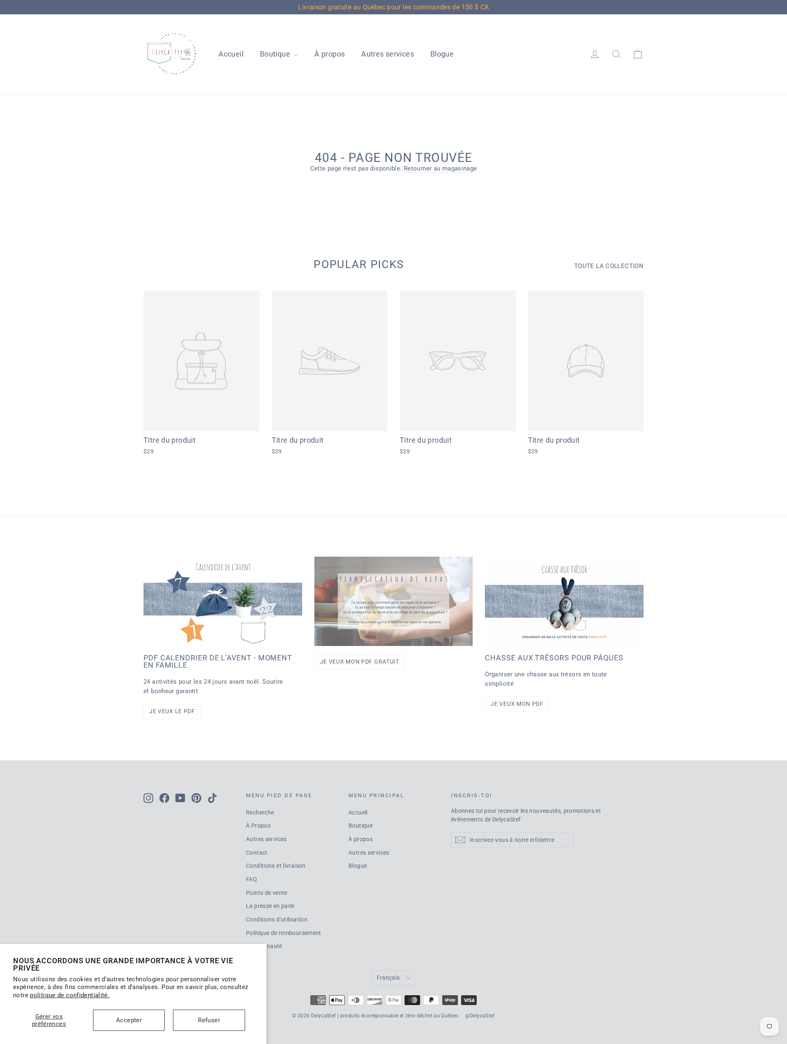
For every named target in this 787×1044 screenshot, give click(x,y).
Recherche (260, 812)
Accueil (230, 54)
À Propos (258, 825)
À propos (329, 54)
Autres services (387, 54)
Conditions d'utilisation (276, 919)
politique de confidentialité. (69, 995)
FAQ (251, 879)
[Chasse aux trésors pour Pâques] (564, 601)
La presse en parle (270, 906)
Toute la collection (609, 266)
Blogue (442, 54)
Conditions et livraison (276, 865)
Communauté (264, 946)
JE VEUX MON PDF (517, 704)
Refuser (209, 1020)
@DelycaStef (480, 1016)
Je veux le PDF (172, 711)
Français (388, 977)
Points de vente (266, 892)
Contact (257, 852)
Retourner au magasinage (440, 168)
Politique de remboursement (283, 933)
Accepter (129, 1020)
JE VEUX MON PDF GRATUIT (359, 661)
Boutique (276, 54)
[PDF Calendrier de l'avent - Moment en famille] (222, 601)
